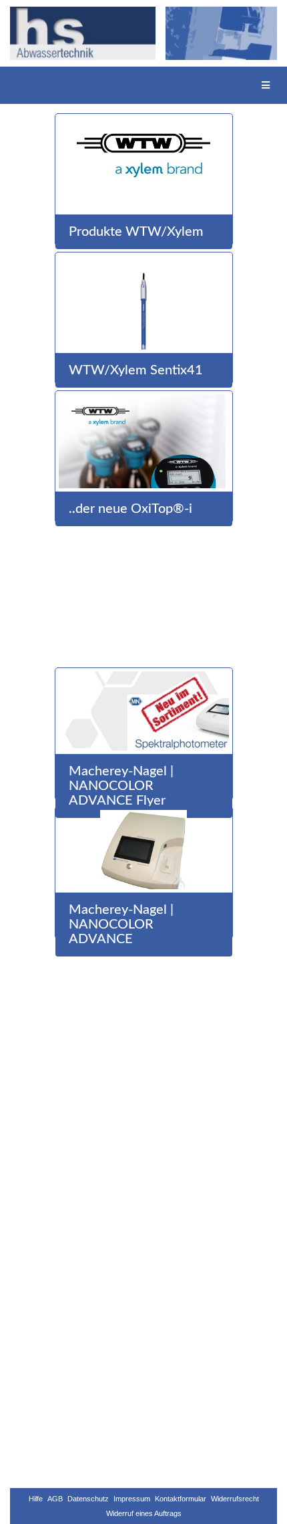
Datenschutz (88, 1499)
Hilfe (36, 1499)
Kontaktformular (180, 1499)
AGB (55, 1499)
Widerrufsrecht (235, 1499)
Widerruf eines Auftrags (144, 1513)
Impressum (131, 1499)
